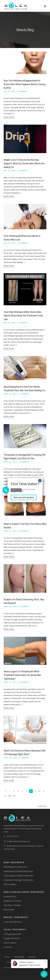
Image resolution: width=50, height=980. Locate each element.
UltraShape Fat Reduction (15, 867)
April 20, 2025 (10, 606)
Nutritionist (9, 909)
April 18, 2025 (10, 758)
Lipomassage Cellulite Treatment (19, 876)
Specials (32, 957)
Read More (9, 117)
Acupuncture (10, 896)
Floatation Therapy (12, 901)
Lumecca (8, 947)
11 (43, 791)
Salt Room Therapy (12, 905)
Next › (9, 796)
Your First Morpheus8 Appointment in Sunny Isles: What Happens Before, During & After (24, 84)
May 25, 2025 (10, 243)
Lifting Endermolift (12, 934)
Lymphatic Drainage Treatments (18, 880)
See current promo (24, 497)
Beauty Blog (19, 957)
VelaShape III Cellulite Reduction (18, 871)
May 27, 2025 (9, 91)
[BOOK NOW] (5, 490)
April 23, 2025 (10, 394)
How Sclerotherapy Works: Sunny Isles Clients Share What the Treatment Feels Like (23, 316)
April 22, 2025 (10, 462)
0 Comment (22, 91)
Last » (14, 796)
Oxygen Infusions (12, 938)
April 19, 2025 (10, 682)
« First (5, 791)
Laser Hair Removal (12, 922)
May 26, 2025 (10, 170)
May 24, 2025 (10, 323)
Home (7, 957)
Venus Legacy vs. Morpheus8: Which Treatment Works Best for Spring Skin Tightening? (22, 675)
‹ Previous (10, 791)
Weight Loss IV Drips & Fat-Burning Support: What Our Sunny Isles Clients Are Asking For (24, 163)
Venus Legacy (10, 884)
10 (39, 791)
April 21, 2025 (10, 531)
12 (5, 796)
